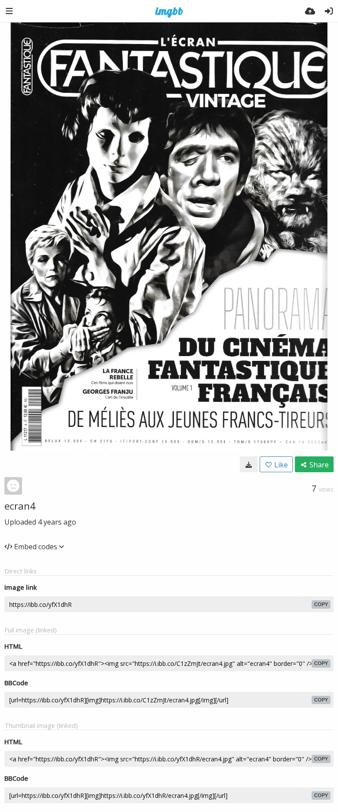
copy (321, 604)
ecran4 (20, 505)
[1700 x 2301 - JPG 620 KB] (248, 464)
